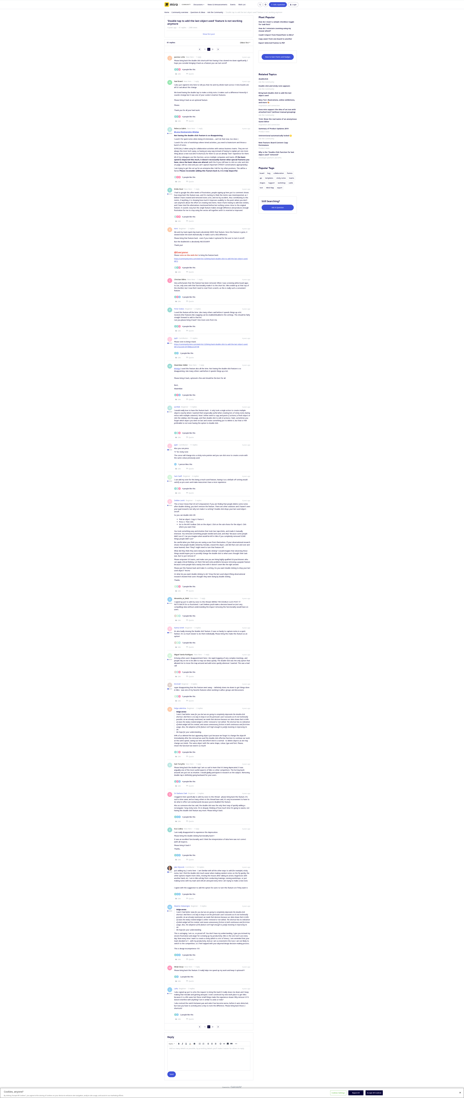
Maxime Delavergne (182, 906)
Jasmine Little (179, 57)
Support (271, 183)
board (262, 173)
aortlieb (177, 407)
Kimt (176, 228)
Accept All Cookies (374, 1093)
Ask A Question (278, 207)
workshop (282, 183)
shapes (262, 183)
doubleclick (263, 79)
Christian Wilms (180, 279)
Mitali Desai (178, 967)
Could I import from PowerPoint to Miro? (276, 35)
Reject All (356, 1093)
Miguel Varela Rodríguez (183, 654)
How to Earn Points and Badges (277, 57)
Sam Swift (178, 476)
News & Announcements (217, 4)
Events (233, 4)
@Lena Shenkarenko (183, 132)
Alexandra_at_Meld (181, 598)
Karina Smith (179, 628)
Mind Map (270, 188)
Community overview (179, 12)
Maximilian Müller (181, 365)
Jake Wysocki (179, 867)
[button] (278, 4)
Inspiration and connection (269, 105)
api (261, 178)
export (279, 188)
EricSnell (177, 684)
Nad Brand (178, 81)
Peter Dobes (179, 309)
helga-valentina (180, 708)
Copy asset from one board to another (275, 39)
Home (166, 12)
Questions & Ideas (197, 12)
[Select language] (265, 4)
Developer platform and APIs (270, 158)
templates (269, 178)
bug (268, 173)
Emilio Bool (178, 189)
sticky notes (281, 178)
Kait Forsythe (179, 764)
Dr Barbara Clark (180, 793)
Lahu (176, 988)
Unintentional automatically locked (274, 135)
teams (291, 178)
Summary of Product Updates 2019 (273, 128)
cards (291, 183)
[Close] (460, 1092)
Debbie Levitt (179, 500)
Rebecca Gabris (180, 128)
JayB (176, 338)
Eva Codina (178, 829)
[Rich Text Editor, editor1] (208, 1058)
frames (290, 173)
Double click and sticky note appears (274, 86)
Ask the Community (215, 12)
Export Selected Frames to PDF (272, 43)
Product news (264, 131)
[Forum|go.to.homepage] (177, 4)
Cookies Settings (338, 1093)
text (261, 188)
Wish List (242, 4)
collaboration (278, 173)
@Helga (195, 132)
